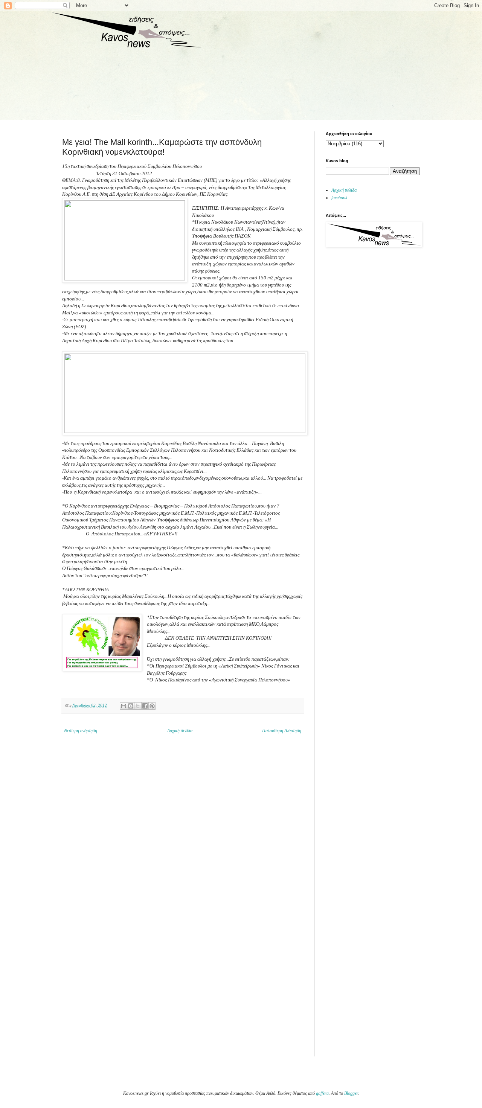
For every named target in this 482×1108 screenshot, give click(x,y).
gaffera (322, 1093)
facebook (339, 197)
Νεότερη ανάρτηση (80, 730)
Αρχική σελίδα (179, 730)
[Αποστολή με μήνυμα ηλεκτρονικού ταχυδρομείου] (123, 706)
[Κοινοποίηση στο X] (138, 706)
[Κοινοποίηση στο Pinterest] (152, 706)
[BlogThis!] (130, 706)
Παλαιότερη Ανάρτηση (281, 730)
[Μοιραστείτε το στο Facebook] (145, 706)
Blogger (351, 1093)
